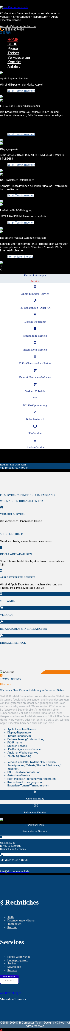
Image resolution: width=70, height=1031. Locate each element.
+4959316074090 (13, 29)
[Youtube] (7, 33)
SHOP (12, 44)
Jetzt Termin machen (20, 195)
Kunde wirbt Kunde (18, 956)
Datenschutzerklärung (21, 920)
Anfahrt (13, 66)
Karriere (12, 970)
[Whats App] (9, 33)
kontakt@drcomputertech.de (18, 26)
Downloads (14, 967)
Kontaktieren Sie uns (20, 256)
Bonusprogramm (17, 960)
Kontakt (14, 62)
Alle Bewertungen (10, 993)
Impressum (14, 924)
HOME (12, 39)
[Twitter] (4, 33)
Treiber (13, 53)
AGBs (10, 917)
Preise (12, 48)
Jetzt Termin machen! (21, 90)
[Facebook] (1, 33)
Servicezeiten (18, 57)
